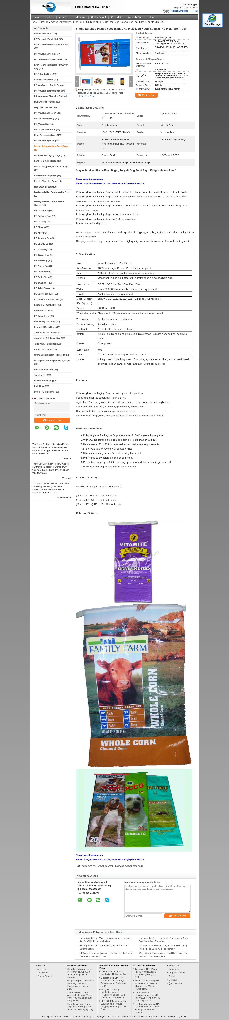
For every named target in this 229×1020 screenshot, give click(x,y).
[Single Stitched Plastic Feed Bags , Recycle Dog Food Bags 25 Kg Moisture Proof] (103, 53)
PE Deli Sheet (41, 271)
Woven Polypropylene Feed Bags (67, 22)
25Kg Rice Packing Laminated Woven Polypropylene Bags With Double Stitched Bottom (113, 993)
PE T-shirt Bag (41, 210)
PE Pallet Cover (42, 288)
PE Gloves (39, 227)
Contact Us (116, 17)
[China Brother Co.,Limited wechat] (58, 430)
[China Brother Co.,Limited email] (39, 430)
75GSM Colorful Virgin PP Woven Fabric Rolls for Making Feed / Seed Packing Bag (147, 985)
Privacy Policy (49, 1016)
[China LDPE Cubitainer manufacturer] (50, 6)
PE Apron (39, 233)
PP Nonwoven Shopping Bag (48, 96)
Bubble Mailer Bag (43, 381)
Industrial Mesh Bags (45, 327)
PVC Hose (39, 386)
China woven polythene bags (71, 1016)
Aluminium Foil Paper (45, 333)
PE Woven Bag (41, 124)
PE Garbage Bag (42, 216)
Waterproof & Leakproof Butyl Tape (52, 360)
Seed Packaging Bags (45, 161)
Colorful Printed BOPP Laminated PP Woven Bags (114, 973)
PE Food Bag (40, 249)
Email (195, 7)
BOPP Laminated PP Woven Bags (51, 45)
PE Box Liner (40, 283)
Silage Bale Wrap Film (45, 305)
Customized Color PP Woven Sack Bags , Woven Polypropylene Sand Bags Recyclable (80, 996)
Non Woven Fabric (43, 187)
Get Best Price (87, 96)
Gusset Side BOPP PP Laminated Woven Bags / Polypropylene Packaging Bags (113, 982)
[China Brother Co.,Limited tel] (37, 437)
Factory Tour (80, 17)
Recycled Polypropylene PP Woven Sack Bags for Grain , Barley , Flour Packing (79, 973)
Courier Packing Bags (45, 175)
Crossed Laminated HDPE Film (50, 355)
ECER (184, 1016)
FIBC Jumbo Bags (43, 74)
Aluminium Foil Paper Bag (47, 338)
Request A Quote (182, 7)
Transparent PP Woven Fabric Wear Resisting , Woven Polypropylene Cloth (146, 973)
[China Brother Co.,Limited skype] (68, 430)
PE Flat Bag (40, 221)
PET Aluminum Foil (43, 369)
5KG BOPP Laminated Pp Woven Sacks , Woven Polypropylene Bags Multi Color (113, 1005)
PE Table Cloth (41, 277)
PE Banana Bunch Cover (46, 299)
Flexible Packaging (43, 79)
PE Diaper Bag (41, 255)
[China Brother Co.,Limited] (196, 11)
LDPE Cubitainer (42, 33)
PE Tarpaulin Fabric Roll (46, 39)
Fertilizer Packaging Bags (47, 155)
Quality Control (98, 17)
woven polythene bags (109, 866)
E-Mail (172, 976)
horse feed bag (89, 866)
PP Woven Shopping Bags (47, 91)
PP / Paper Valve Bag (44, 129)
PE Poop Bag (40, 260)
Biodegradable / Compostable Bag (51, 192)
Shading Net (40, 375)
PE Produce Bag (42, 238)
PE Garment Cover (43, 294)
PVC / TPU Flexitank (44, 392)
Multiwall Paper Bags (44, 102)
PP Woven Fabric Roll (45, 54)
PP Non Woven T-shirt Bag (47, 85)
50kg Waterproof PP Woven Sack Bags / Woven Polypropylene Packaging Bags (80, 985)
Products (49, 17)
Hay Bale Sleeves (43, 107)
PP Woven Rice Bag (44, 118)
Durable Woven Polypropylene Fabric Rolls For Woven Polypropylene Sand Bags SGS (148, 996)
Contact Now (54, 420)
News (152, 17)
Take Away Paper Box (45, 344)
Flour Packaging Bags (45, 135)
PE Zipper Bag (41, 266)
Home (37, 17)
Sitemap (173, 980)
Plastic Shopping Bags (45, 181)
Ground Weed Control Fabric (48, 59)
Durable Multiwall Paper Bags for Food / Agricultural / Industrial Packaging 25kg (80, 1007)
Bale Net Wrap (41, 310)
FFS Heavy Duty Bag (44, 321)
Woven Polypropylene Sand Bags (51, 166)
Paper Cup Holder (43, 349)
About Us (63, 17)
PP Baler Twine (41, 316)
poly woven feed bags (132, 866)
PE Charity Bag (42, 244)
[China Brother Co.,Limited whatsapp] (49, 430)
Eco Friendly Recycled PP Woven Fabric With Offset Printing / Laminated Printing (147, 1008)
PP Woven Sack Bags (45, 113)
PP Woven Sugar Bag (45, 141)
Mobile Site (176, 983)
